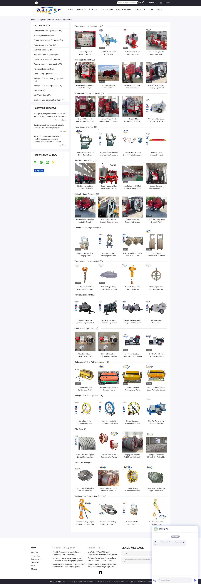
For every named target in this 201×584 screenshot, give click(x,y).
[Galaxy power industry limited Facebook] (36, 2)
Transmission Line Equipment (45, 31)
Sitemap (34, 569)
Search (140, 3)
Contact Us (140, 10)
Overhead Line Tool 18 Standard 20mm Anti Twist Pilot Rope (108, 490)
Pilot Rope (38, 90)
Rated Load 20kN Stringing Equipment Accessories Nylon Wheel (108, 255)
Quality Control (123, 10)
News (151, 10)
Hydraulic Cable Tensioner (44, 55)
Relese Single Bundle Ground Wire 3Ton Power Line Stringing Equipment (108, 121)
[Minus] (195, 529)
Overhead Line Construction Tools (47, 100)
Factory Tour (107, 10)
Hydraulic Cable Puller (43, 50)
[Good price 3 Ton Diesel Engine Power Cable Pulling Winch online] (85, 341)
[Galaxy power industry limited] (48, 10)
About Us (93, 10)
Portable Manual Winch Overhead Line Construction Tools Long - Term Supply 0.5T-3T (102, 559)
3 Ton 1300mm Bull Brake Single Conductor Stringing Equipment (85, 121)
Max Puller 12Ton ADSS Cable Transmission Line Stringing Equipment (102, 553)
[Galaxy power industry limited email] (36, 162)
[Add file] (155, 580)
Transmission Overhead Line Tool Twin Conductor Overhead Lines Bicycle (132, 155)
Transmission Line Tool (43, 45)
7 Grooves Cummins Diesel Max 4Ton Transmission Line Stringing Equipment (68, 560)
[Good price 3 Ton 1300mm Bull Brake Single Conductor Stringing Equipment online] (85, 106)
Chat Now (151, 3)
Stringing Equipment (42, 35)
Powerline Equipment (42, 69)
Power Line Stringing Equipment (47, 40)
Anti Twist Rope (40, 95)
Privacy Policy (55, 581)
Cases (159, 10)
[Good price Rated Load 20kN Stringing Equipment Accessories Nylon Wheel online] (108, 240)
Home (70, 10)
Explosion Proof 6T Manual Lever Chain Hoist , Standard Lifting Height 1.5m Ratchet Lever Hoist (102, 565)
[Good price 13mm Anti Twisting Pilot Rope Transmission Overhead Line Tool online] (156, 475)
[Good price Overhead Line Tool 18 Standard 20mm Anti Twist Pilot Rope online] (108, 475)
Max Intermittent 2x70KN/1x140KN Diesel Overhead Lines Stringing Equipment (68, 565)
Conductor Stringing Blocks (45, 59)
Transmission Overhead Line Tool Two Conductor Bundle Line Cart (109, 155)
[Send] (195, 580)
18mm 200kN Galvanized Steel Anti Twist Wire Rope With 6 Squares (85, 490)
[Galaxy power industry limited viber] (55, 162)
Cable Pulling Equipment (43, 74)
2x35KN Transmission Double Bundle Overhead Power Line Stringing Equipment (66, 553)
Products (81, 10)
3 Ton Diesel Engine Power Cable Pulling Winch (85, 356)
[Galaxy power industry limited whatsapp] (43, 162)
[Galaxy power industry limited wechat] (49, 162)
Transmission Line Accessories (46, 64)
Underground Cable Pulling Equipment (49, 78)
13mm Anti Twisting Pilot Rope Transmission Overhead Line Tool (156, 490)
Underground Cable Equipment (46, 86)
